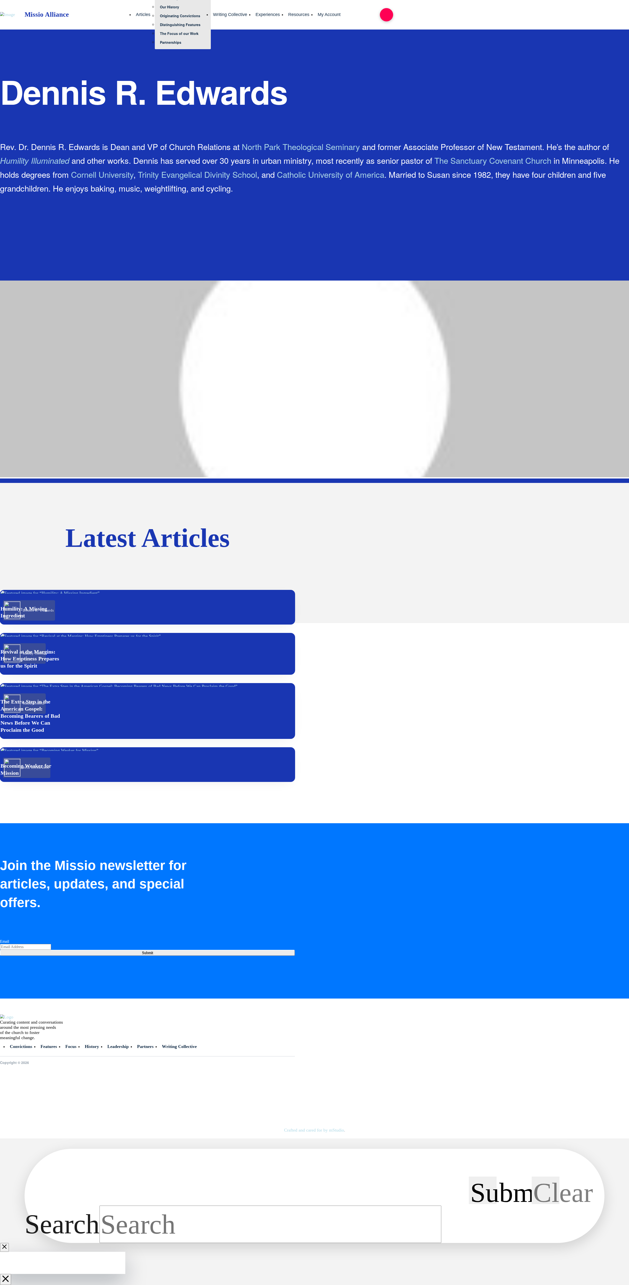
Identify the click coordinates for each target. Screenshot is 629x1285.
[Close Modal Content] (4, 1247)
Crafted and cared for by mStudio (314, 1130)
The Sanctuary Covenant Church (492, 160)
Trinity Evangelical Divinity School (197, 174)
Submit (147, 953)
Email (4, 941)
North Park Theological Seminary (301, 146)
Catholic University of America (330, 174)
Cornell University (102, 174)
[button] (386, 14)
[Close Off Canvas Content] (5, 1279)
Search (62, 1224)
